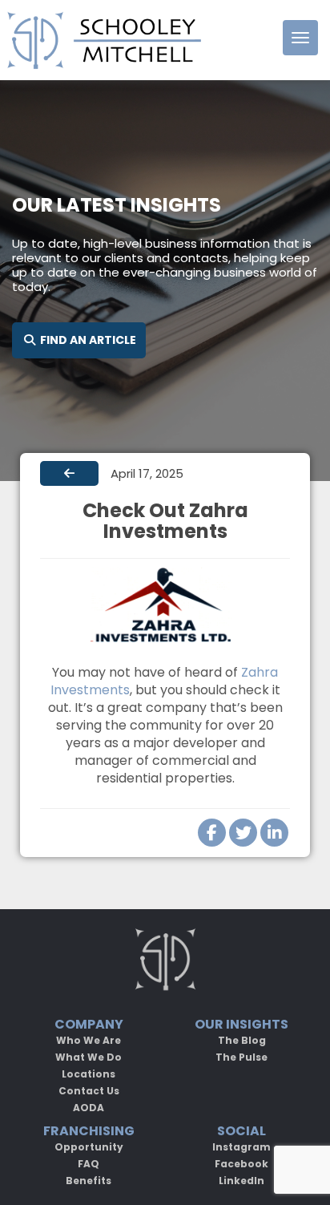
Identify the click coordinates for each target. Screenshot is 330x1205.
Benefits (88, 1180)
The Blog (242, 1040)
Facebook (241, 1164)
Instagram (241, 1147)
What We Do (88, 1057)
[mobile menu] (300, 37)
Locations (88, 1074)
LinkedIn (241, 1180)
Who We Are (88, 1040)
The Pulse (241, 1057)
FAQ (88, 1164)
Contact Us (88, 1091)
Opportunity (88, 1147)
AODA (88, 1107)
